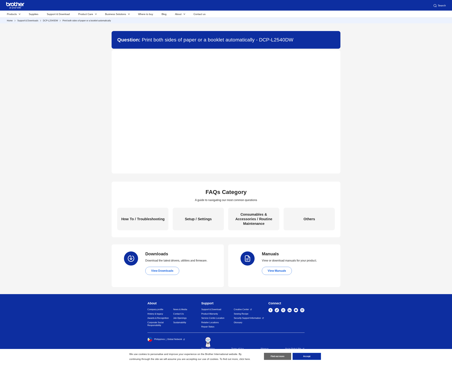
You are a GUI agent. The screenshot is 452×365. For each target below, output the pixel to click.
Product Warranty (209, 314)
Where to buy (145, 14)
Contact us (200, 14)
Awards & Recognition (158, 318)
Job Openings (180, 318)
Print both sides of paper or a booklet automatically (87, 20)
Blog (164, 14)
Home (10, 20)
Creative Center (241, 309)
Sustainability (179, 322)
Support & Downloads (27, 20)
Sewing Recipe (241, 314)
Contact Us (178, 314)
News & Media (180, 309)
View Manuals (277, 270)
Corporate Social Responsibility (155, 324)
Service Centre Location (212, 318)
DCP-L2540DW (50, 20)
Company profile (155, 309)
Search (442, 5)
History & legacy (155, 314)
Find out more (277, 356)
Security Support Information (247, 318)
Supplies (33, 14)
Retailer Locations (210, 322)
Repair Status (207, 327)
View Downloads (162, 270)
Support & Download (58, 14)
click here (244, 359)
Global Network (174, 339)
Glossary (238, 322)
